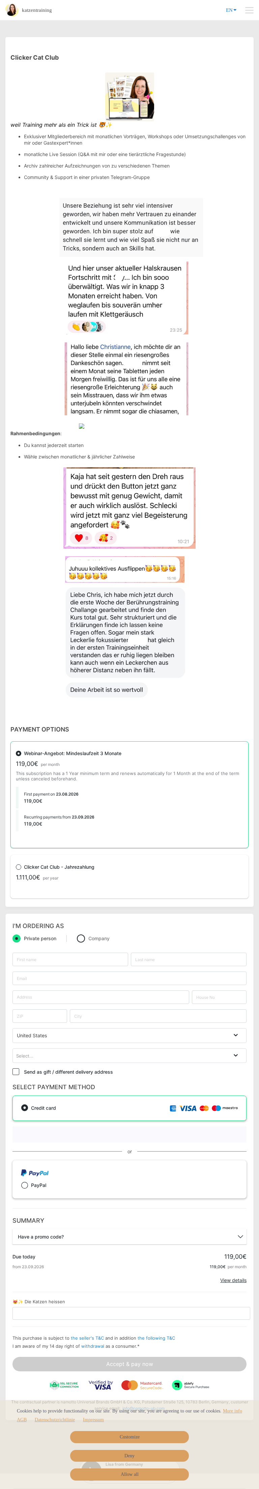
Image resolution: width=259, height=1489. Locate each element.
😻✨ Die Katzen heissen (38, 1301)
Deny (129, 1455)
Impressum (93, 1419)
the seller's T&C (88, 1338)
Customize (130, 1436)
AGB (22, 1419)
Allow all (130, 1474)
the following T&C (156, 1338)
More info (232, 1410)
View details (233, 1280)
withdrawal (92, 1346)
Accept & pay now (129, 1364)
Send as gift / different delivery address (68, 1072)
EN (229, 10)
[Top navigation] (249, 10)
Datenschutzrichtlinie (55, 1419)
